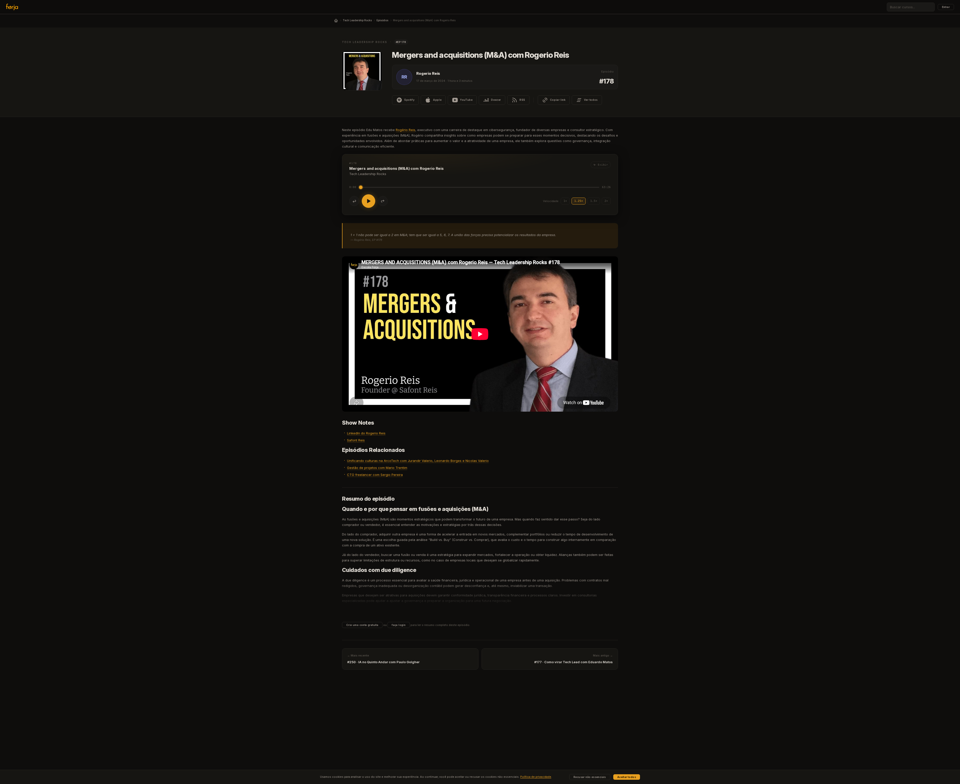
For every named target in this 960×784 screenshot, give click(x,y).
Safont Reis (356, 440)
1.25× (578, 201)
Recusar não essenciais (590, 776)
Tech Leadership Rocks (357, 20)
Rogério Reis (405, 130)
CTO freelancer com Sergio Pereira (375, 475)
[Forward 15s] (383, 201)
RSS (522, 99)
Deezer (496, 99)
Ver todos (591, 99)
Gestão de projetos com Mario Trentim (377, 468)
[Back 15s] (354, 201)
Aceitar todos (626, 776)
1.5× (593, 201)
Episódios (382, 20)
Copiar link (558, 99)
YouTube (466, 99)
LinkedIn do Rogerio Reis (366, 433)
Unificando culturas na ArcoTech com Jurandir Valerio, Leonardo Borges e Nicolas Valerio (418, 461)
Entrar (946, 7)
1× (565, 201)
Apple (437, 99)
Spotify (409, 99)
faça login (399, 624)
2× (606, 201)
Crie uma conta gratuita (362, 624)
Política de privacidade (535, 776)
